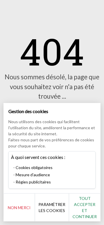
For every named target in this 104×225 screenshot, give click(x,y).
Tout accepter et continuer (85, 207)
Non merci (19, 207)
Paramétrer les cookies (51, 207)
